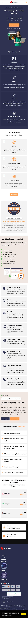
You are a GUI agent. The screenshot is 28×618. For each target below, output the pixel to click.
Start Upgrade (14, 194)
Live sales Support (15, 418)
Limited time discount (14, 25)
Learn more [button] (9, 615)
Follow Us (3, 581)
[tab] (14, 433)
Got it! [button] (23, 614)
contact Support (5, 418)
